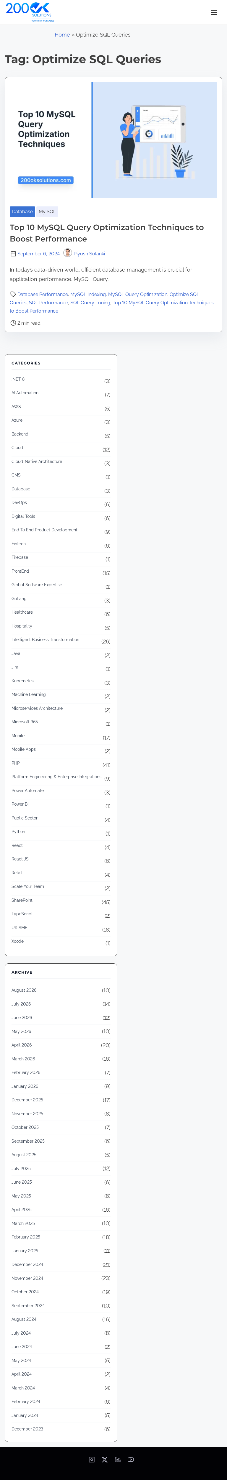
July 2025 (21, 1168)
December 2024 (27, 1264)
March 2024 (23, 1388)
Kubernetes (23, 681)
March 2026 (23, 1059)
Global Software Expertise (37, 584)
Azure (17, 420)
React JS (20, 859)
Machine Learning (29, 694)
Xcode (18, 941)
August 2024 (24, 1319)
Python (18, 831)
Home (62, 35)
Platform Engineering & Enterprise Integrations (56, 776)
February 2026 (26, 1072)
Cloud (17, 447)
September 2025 (28, 1141)
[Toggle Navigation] (213, 12)
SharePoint (22, 900)
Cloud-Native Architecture (37, 461)
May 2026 (21, 1031)
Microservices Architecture (37, 708)
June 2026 (22, 1017)
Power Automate (28, 790)
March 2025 (23, 1223)
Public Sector (25, 818)
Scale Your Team (28, 886)
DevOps (19, 502)
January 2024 (25, 1415)
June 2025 (22, 1182)
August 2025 (24, 1154)
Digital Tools (23, 516)
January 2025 (25, 1251)
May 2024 (21, 1360)
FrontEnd (20, 571)
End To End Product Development (44, 530)
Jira (15, 667)
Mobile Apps (24, 749)
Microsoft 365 (25, 722)
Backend (20, 434)
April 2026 (22, 1045)
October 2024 (25, 1292)
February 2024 (26, 1401)
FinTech (19, 543)
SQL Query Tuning (90, 302)
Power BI (20, 804)
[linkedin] (118, 1461)
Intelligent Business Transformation (45, 639)
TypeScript (22, 913)
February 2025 (26, 1237)
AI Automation (25, 392)
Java (16, 653)
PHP (16, 763)
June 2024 (22, 1346)
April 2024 (22, 1374)
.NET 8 (18, 379)
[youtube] (131, 1461)
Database (22, 211)
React (17, 845)
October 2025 (25, 1127)
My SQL (47, 211)
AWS (16, 406)
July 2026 (21, 1004)
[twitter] (105, 1461)
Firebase (20, 557)
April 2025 (22, 1209)
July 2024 (21, 1333)
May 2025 (21, 1196)
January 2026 (25, 1086)
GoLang (19, 598)
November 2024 (27, 1278)
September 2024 (28, 1305)
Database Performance (42, 294)
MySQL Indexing (88, 294)
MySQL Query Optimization (137, 294)
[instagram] (92, 1461)
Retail (17, 872)
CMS (16, 475)
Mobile (18, 735)
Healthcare (22, 612)
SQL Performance (48, 302)
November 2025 (27, 1113)
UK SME (19, 927)
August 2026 (24, 990)
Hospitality (22, 626)
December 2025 (27, 1100)
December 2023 (27, 1429)
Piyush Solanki (89, 254)
